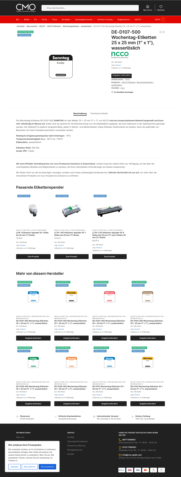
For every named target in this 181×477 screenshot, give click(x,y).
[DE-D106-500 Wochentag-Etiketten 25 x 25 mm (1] (160, 32)
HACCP (42, 26)
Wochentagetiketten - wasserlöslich (77, 26)
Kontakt (70, 454)
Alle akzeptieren (47, 467)
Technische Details (99, 113)
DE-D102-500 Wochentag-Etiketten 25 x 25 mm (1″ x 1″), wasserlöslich (70, 322)
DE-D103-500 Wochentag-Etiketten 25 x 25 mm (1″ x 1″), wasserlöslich (108, 322)
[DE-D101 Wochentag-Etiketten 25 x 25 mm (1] (163, 32)
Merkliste (161, 10)
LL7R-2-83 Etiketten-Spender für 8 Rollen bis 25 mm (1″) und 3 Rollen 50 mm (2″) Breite (109, 235)
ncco (123, 88)
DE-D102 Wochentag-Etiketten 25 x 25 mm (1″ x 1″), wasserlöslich (146, 387)
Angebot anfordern (121, 75)
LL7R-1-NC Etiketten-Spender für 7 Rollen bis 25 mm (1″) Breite (70, 233)
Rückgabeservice (74, 450)
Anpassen (14, 467)
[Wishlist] (47, 197)
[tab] (80, 111)
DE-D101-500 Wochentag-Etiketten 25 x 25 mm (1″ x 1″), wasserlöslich (32, 322)
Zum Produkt (33, 256)
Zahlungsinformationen (77, 441)
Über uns (20, 437)
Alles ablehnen (29, 467)
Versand (118, 65)
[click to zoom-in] (61, 66)
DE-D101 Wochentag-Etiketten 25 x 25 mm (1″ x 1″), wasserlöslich (108, 387)
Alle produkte (32, 26)
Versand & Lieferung (76, 445)
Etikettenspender (39, 230)
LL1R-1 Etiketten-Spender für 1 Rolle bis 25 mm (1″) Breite (32, 233)
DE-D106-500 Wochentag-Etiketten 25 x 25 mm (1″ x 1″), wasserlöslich (70, 387)
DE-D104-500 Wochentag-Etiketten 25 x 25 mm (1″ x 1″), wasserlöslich (146, 322)
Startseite (21, 26)
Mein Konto (147, 10)
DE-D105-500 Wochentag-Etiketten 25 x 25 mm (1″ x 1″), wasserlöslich (32, 387)
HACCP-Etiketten (54, 26)
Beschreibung (80, 113)
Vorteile (70, 437)
